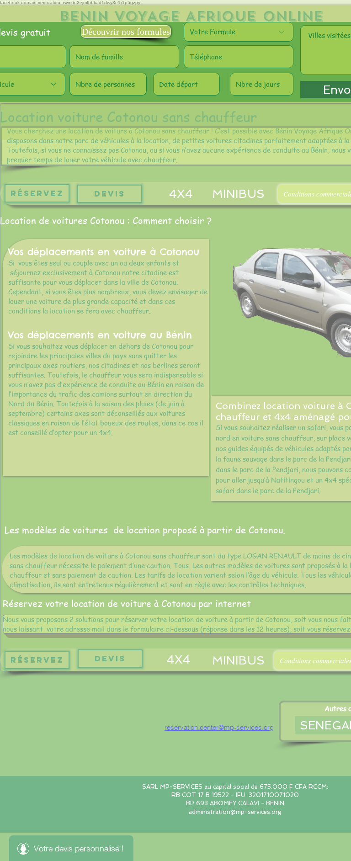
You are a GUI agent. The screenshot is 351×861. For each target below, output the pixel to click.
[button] (126, 31)
